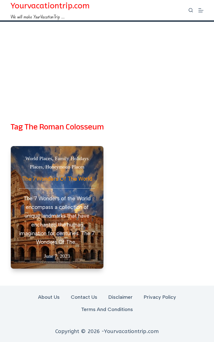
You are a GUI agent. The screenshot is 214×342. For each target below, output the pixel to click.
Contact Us (84, 297)
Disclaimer (120, 297)
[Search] (191, 10)
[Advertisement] (107, 64)
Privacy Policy (160, 297)
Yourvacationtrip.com (50, 5)
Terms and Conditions (107, 309)
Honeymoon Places (64, 167)
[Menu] (200, 10)
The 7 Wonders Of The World (57, 179)
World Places (38, 158)
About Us (49, 297)
